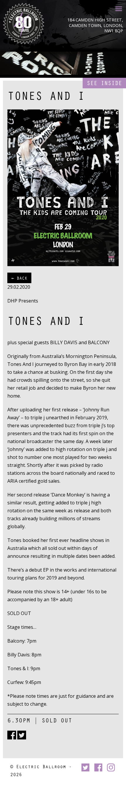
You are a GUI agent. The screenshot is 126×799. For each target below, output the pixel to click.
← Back (19, 278)
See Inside (104, 83)
